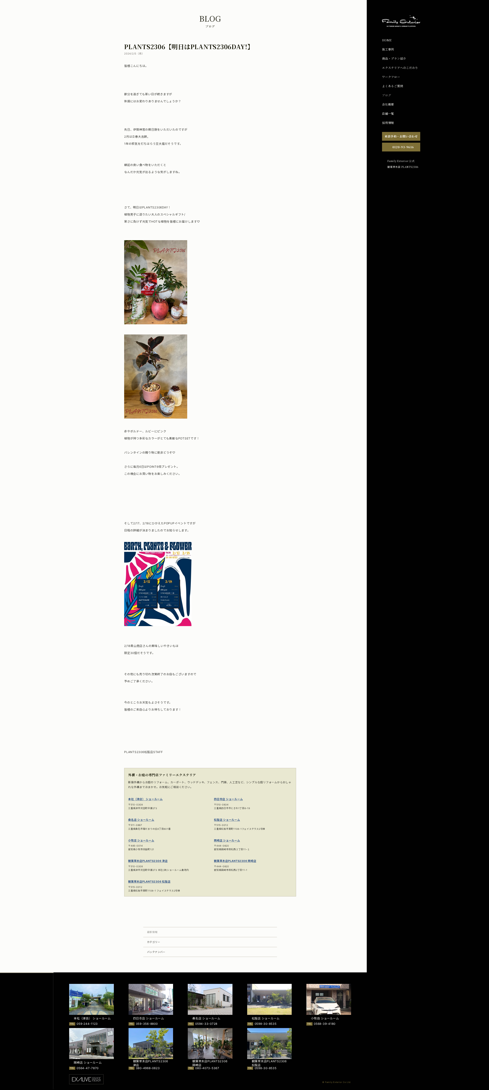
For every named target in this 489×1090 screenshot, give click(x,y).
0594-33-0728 (206, 1024)
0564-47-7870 (88, 1068)
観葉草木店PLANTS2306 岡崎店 (235, 860)
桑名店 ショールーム (141, 819)
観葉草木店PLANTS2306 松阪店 (149, 881)
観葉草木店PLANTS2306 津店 (148, 860)
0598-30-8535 (266, 1024)
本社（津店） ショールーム (145, 799)
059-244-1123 (87, 1024)
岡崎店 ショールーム (227, 840)
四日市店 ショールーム (228, 799)
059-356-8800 (147, 1024)
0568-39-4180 (324, 1024)
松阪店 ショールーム (227, 819)
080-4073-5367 (207, 1068)
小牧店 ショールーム (141, 840)
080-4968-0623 (148, 1068)
